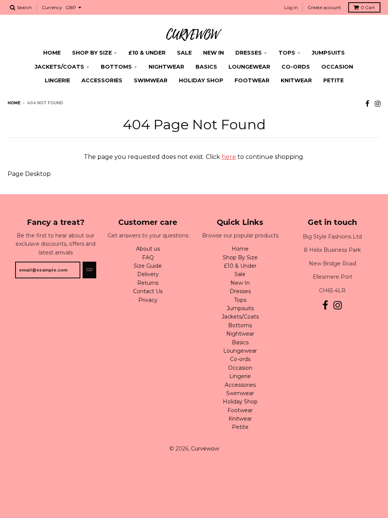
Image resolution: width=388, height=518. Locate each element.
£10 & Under (147, 52)
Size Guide (148, 265)
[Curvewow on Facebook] (367, 103)
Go (89, 269)
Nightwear (166, 66)
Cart (368, 7)
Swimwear (150, 80)
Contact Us (148, 291)
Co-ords (296, 66)
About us (148, 248)
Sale (184, 52)
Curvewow (205, 448)
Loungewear (249, 66)
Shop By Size (92, 52)
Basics (206, 66)
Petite (333, 80)
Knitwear (296, 80)
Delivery (148, 274)
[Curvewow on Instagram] (377, 103)
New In (213, 52)
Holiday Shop (201, 80)
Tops (286, 52)
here (229, 156)
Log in (291, 7)
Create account (324, 7)
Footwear (252, 80)
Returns (147, 282)
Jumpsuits (328, 52)
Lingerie (57, 80)
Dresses (248, 52)
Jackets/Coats (59, 66)
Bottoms (116, 66)
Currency (52, 7)
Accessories (101, 80)
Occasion (337, 66)
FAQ (148, 257)
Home (52, 52)
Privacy (148, 300)
